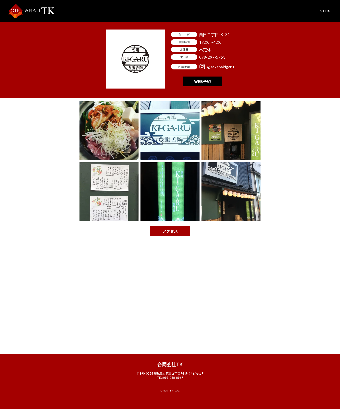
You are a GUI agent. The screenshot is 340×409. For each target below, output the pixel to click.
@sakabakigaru (220, 66)
